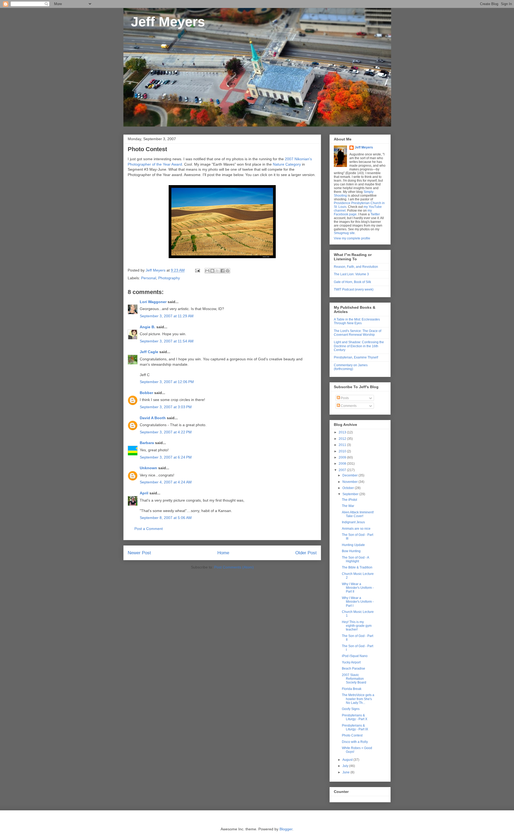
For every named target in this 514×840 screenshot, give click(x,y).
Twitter (375, 214)
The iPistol (349, 500)
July (345, 766)
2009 (343, 457)
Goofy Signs (351, 709)
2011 (343, 445)
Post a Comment (148, 528)
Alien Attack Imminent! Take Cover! (358, 514)
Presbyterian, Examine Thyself (356, 357)
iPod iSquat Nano (355, 656)
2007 (343, 470)
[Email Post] (197, 270)
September (350, 494)
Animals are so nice (356, 528)
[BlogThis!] (212, 270)
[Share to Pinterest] (227, 270)
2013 (343, 432)
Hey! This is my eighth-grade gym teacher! (357, 626)
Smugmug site (344, 233)
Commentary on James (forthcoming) (351, 367)
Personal (148, 278)
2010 (343, 451)
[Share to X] (217, 270)
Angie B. (147, 327)
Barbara (147, 443)
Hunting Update (353, 545)
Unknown (148, 468)
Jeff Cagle (149, 352)
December (350, 475)
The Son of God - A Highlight (355, 559)
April (144, 493)
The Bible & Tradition (357, 567)
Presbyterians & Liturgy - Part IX (355, 727)
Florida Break (351, 689)
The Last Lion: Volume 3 (351, 274)
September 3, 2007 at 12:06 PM (167, 382)
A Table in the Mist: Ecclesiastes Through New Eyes (357, 321)
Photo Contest (352, 735)
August (347, 760)
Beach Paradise (353, 668)
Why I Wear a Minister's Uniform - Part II (358, 588)
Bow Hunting (351, 551)
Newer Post (139, 552)
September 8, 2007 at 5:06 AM (166, 518)
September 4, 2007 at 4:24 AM (166, 482)
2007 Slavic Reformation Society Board (354, 679)
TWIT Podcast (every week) (353, 289)
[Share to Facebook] (222, 270)
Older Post (306, 552)
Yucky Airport (351, 662)
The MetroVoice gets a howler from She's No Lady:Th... (358, 699)
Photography (169, 278)
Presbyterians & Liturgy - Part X (354, 717)
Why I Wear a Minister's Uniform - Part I (358, 602)
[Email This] (207, 270)
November (350, 482)
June (346, 772)
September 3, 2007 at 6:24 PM (166, 457)
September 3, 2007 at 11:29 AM (167, 316)
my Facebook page (353, 212)
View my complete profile (352, 238)
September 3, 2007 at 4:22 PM (166, 432)
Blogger (285, 829)
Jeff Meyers (164, 21)
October (348, 488)
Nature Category (287, 164)
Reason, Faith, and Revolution (356, 267)
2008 (343, 463)
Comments (348, 406)
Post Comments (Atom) (234, 567)
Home (223, 552)
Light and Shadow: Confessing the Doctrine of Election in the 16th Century (359, 346)
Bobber (146, 393)
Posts (344, 398)
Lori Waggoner (153, 302)
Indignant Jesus (353, 522)
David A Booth (153, 418)
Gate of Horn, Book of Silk (352, 282)
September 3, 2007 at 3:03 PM (166, 407)
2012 (343, 439)
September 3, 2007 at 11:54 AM (167, 341)
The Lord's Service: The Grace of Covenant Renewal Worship (357, 333)
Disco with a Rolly (355, 742)
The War (348, 506)
